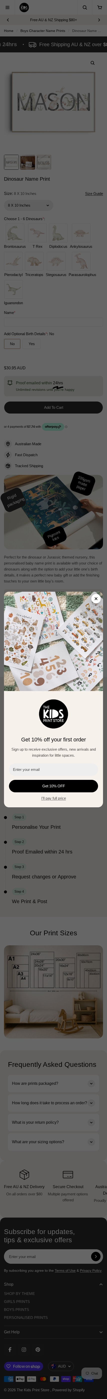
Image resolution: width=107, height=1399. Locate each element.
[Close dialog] (96, 599)
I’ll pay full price (53, 798)
